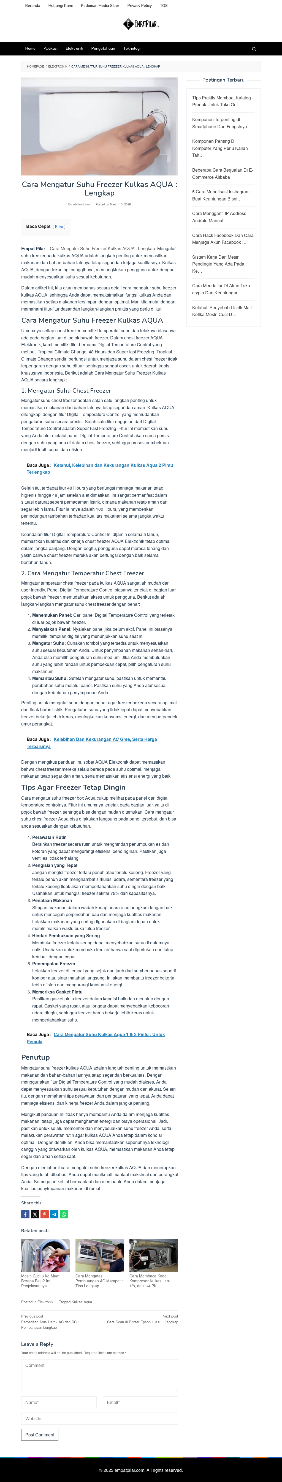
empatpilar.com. (131, 1470)
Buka (59, 226)
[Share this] (25, 1214)
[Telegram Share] (54, 1214)
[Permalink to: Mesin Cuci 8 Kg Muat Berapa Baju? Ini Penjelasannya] (45, 1255)
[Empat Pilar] (141, 23)
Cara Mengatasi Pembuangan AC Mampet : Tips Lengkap (99, 1280)
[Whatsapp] (64, 1214)
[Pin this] (44, 1214)
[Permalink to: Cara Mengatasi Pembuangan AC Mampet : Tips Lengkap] (99, 1255)
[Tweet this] (35, 1214)
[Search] (254, 48)
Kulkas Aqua (82, 1301)
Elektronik (45, 1301)
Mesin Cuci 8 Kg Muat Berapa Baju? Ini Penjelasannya (40, 1280)
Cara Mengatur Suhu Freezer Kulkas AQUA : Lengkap (102, 248)
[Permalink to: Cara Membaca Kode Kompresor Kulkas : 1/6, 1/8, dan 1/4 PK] (153, 1255)
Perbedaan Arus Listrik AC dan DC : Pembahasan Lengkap (50, 1321)
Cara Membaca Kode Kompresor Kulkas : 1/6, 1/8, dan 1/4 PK (150, 1280)
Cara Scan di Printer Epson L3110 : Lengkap (142, 1318)
